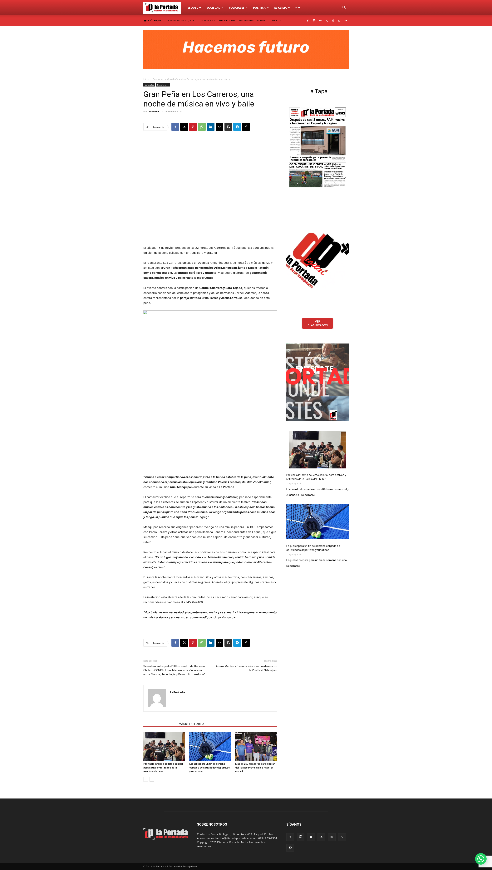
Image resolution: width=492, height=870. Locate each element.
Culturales (158, 79)
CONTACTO (262, 20)
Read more (308, 495)
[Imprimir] (228, 127)
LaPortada (153, 111)
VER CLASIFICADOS (318, 323)
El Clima (280, 7)
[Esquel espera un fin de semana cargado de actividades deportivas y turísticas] (210, 746)
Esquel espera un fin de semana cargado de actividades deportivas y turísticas (209, 767)
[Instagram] (314, 20)
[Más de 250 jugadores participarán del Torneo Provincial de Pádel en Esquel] (256, 746)
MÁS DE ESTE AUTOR (192, 723)
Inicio (146, 79)
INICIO (275, 20)
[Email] (219, 127)
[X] (327, 20)
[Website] (333, 20)
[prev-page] (145, 779)
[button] (344, 8)
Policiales (236, 7)
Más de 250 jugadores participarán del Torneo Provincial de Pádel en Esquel (255, 767)
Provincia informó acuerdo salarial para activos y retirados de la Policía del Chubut (163, 767)
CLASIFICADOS (208, 20)
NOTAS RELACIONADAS (160, 723)
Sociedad (213, 7)
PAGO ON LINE (246, 20)
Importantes (163, 84)
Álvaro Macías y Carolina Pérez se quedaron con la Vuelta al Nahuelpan (246, 668)
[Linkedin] (210, 127)
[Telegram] (237, 127)
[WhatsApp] (339, 20)
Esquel (193, 7)
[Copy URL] (246, 127)
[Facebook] (308, 20)
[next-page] (152, 779)
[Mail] (320, 20)
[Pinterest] (193, 127)
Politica (259, 7)
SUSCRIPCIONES (227, 20)
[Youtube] (346, 20)
